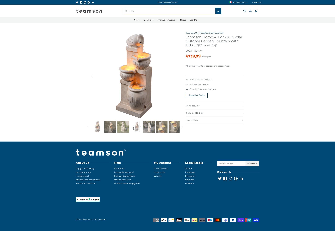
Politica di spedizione (124, 176)
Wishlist (158, 176)
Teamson (102, 219)
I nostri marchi (83, 176)
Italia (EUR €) (239, 2)
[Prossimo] (175, 76)
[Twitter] (77, 2)
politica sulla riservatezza (88, 179)
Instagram (190, 176)
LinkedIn (189, 183)
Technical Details (194, 113)
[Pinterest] (89, 2)
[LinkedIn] (92, 2)
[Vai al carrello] (256, 10)
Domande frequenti (124, 172)
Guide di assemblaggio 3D (127, 183)
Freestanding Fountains (211, 33)
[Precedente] (95, 76)
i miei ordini (159, 172)
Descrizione (192, 120)
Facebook (190, 172)
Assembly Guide (197, 95)
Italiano (255, 2)
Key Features (193, 106)
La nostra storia (83, 172)
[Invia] (218, 11)
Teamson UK (192, 33)
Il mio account (161, 168)
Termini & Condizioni (86, 183)
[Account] (250, 10)
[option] (167, 2)
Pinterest (189, 179)
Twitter (188, 168)
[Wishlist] (245, 10)
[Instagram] (85, 2)
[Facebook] (81, 2)
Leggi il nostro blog (85, 168)
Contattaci (119, 168)
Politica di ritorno (122, 179)
